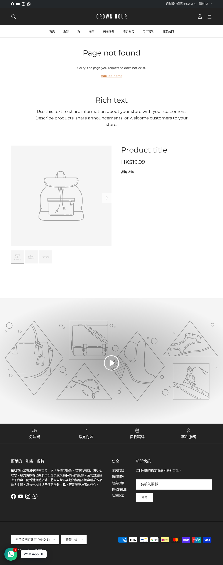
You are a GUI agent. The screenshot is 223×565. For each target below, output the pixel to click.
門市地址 (148, 31)
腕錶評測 (108, 31)
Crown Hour (27, 550)
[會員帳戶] (199, 16)
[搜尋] (13, 16)
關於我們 (128, 31)
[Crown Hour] (111, 16)
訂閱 (144, 497)
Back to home (111, 76)
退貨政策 (118, 483)
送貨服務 (118, 477)
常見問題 (118, 470)
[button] (111, 363)
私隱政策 (118, 496)
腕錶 (66, 31)
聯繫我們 (168, 31)
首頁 (52, 31)
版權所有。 (41, 550)
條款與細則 (119, 489)
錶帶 (92, 31)
